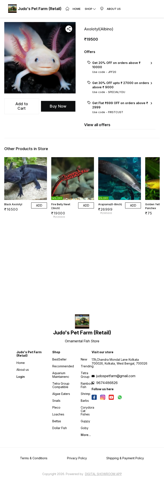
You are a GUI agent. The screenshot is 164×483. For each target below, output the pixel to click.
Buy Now (58, 106)
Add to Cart (21, 106)
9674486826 (107, 383)
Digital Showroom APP (103, 474)
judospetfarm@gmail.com (115, 376)
